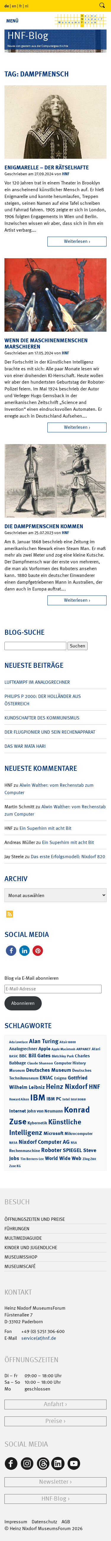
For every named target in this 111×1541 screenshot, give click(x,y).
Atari (96, 1048)
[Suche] (102, 6)
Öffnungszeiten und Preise (34, 1219)
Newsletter (53, 1482)
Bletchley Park (63, 1056)
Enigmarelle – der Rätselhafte (46, 167)
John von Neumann (45, 1111)
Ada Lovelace (18, 1042)
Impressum (15, 1522)
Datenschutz (44, 1522)
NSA (74, 1143)
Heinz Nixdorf (67, 1086)
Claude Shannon (40, 1063)
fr (20, 6)
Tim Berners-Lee (32, 1159)
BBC (23, 1056)
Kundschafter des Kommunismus (41, 718)
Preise (53, 1421)
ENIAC (46, 1077)
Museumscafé (20, 1266)
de (6, 6)
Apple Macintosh (63, 1049)
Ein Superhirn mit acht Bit (45, 828)
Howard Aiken (19, 1099)
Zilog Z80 (89, 1159)
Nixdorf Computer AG (44, 1142)
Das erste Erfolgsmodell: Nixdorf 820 (68, 856)
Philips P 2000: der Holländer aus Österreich (42, 700)
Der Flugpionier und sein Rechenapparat (49, 732)
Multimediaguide (23, 1238)
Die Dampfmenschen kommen (43, 526)
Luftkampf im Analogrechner (37, 682)
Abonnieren (23, 1003)
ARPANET (83, 1049)
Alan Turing (43, 1041)
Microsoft (53, 1133)
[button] (11, 950)
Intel (66, 1099)
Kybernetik (37, 1123)
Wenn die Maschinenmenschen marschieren (46, 343)
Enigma (60, 1078)
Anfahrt (54, 1404)
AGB (66, 1522)
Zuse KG (15, 1166)
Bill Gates (39, 1055)
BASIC (13, 1056)
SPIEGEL (72, 1150)
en (14, 6)
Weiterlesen (76, 241)
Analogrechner (23, 1049)
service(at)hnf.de (38, 1338)
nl (26, 6)
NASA (13, 1143)
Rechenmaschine (24, 1150)
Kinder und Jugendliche (30, 1247)
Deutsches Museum (48, 1070)
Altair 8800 (67, 1042)
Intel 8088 (78, 1099)
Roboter (51, 1150)
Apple (44, 1049)
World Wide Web (63, 1158)
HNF (65, 173)
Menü (12, 21)
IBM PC (53, 1099)
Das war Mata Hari (25, 746)
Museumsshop (20, 1257)
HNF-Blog (53, 1499)
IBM (37, 1097)
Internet (17, 1111)
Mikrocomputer (79, 1133)
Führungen (16, 1229)
